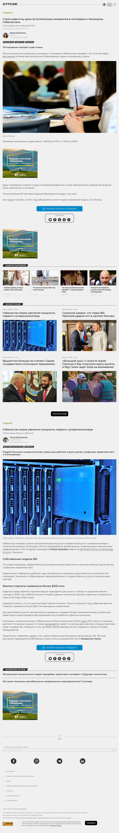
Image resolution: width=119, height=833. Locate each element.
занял (84, 621)
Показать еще (60, 414)
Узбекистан (19, 42)
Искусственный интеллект (13, 447)
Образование (8, 42)
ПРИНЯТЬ (91, 823)
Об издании (10, 771)
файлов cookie (56, 825)
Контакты (9, 791)
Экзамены (29, 42)
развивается (52, 624)
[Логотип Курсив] (10, 4)
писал (10, 200)
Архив (8, 781)
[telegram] (59, 761)
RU (109, 5)
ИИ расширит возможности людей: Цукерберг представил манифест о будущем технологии (55, 674)
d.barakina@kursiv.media (18, 37)
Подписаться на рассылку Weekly (16, 747)
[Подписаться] (114, 750)
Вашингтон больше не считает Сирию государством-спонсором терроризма (29, 362)
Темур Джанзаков (18, 437)
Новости (7, 12)
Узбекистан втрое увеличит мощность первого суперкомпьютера (29, 314)
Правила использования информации (20, 776)
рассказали (9, 56)
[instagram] (36, 761)
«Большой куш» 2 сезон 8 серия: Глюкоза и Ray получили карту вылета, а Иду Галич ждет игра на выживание (88, 364)
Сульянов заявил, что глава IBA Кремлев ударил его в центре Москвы (88, 314)
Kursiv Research (11, 800)
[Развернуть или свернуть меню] (114, 4)
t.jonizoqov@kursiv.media (19, 442)
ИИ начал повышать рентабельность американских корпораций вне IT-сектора (48, 681)
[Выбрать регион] (104, 4)
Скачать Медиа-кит (13, 796)
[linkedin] (82, 761)
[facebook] (13, 761)
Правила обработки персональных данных (22, 786)
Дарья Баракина (18, 33)
